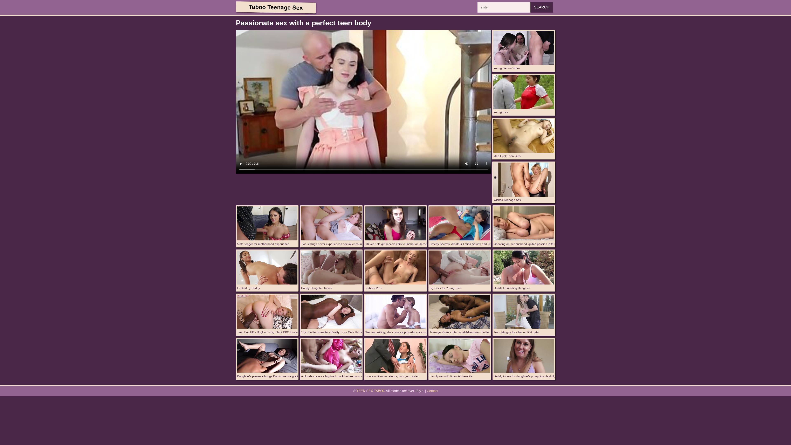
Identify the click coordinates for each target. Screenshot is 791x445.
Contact (432, 391)
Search (541, 7)
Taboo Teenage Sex (276, 7)
